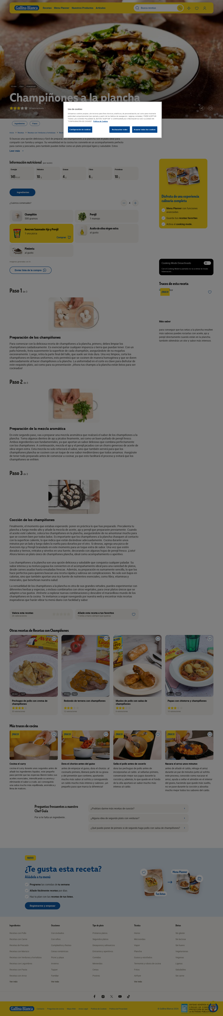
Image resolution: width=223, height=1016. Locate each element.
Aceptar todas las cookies (145, 129)
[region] (112, 120)
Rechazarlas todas (120, 129)
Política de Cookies (100, 121)
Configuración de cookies (80, 129)
